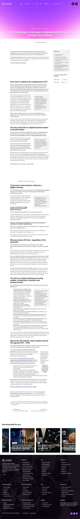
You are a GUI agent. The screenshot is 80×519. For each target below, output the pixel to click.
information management (16, 202)
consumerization (24, 123)
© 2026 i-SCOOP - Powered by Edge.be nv (11, 513)
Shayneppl (17, 395)
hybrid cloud (24, 327)
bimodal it (13, 401)
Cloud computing (39, 90)
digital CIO (25, 401)
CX (50, 3)
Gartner (37, 401)
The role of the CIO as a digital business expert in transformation (61, 58)
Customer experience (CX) (27, 500)
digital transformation (17, 57)
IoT (32, 3)
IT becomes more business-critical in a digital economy (61, 60)
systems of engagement (16, 403)
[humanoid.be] (7, 4)
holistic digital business (25, 99)
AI (37, 441)
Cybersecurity (56, 3)
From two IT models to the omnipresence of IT (59, 55)
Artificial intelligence (6, 484)
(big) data (28, 197)
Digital (21, 3)
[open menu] (76, 3)
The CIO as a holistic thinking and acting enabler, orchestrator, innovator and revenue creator (62, 66)
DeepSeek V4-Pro (68, 449)
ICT (37, 38)
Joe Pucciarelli (44, 401)
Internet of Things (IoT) (27, 484)
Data (41, 3)
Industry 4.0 (26, 3)
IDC (40, 401)
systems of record (33, 403)
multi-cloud (44, 325)
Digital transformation (6, 500)
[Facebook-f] (71, 513)
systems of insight (25, 403)
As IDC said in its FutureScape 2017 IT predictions (32, 154)
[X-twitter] (77, 513)
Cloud (36, 3)
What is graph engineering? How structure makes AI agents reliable (21, 447)
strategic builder (21, 135)
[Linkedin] (74, 513)
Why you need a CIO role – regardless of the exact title (62, 63)
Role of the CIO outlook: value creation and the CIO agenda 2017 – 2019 (62, 69)
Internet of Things (22, 217)
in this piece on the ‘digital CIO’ (22, 139)
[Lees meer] (21, 440)
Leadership (41, 38)
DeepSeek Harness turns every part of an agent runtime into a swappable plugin (44, 446)
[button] (68, 51)
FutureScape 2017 (31, 401)
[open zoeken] (73, 3)
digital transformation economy (39, 135)
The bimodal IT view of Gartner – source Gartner (26, 181)
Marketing (46, 3)
